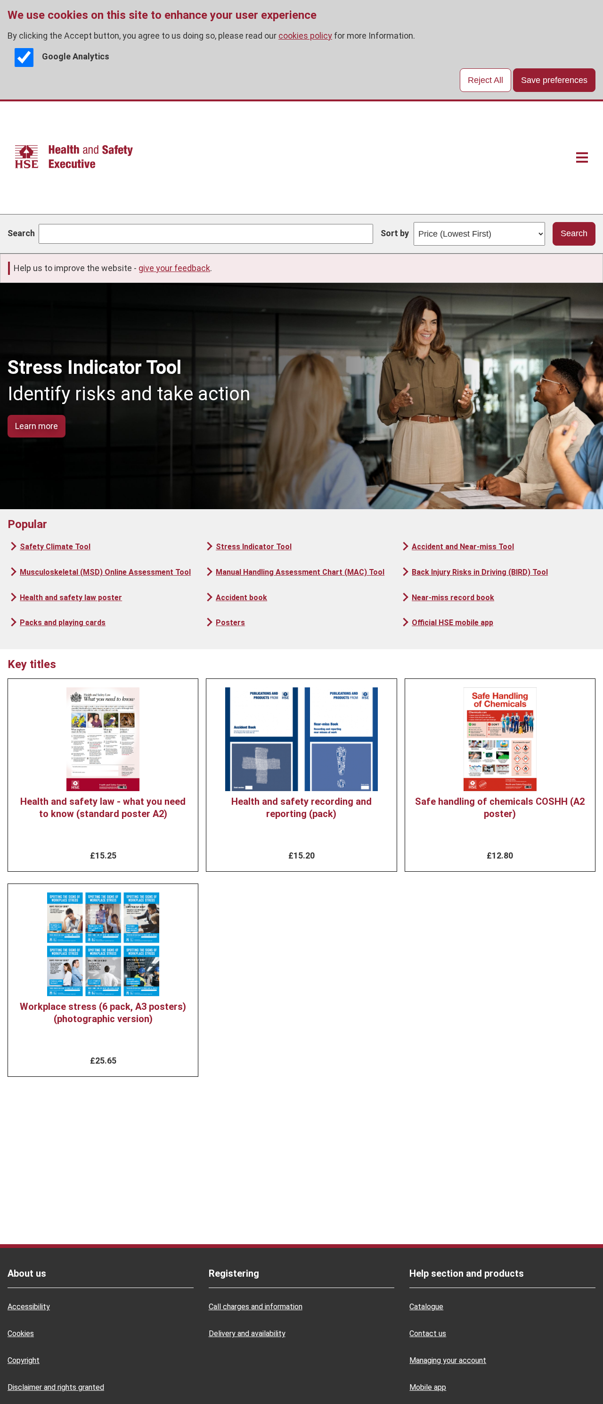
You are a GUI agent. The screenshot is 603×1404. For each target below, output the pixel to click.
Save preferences (554, 80)
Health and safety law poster (71, 597)
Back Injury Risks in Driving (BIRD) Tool (480, 572)
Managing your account (447, 1360)
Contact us (427, 1333)
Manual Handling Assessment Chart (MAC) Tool (300, 572)
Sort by (395, 233)
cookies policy (305, 36)
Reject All (485, 80)
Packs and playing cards (63, 622)
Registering (234, 1273)
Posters (230, 622)
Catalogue (426, 1306)
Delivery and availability (247, 1333)
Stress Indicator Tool (254, 546)
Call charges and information (255, 1306)
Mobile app (427, 1387)
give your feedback (174, 268)
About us (27, 1273)
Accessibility (29, 1306)
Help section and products (466, 1273)
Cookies (21, 1333)
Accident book (241, 597)
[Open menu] (582, 158)
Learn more (36, 426)
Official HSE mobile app (452, 622)
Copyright (24, 1360)
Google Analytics (75, 57)
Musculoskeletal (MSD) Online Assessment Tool (105, 572)
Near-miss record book (453, 597)
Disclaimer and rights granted (56, 1387)
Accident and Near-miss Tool (463, 546)
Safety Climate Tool (55, 546)
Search (21, 233)
